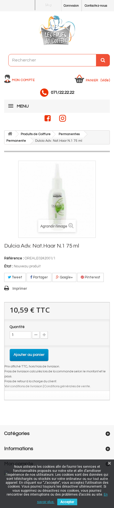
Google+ (66, 277)
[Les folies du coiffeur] (57, 30)
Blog (48, 4)
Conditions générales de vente (67, 386)
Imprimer (19, 289)
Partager (40, 277)
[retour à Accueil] (10, 134)
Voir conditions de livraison (23, 386)
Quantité (17, 327)
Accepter (67, 502)
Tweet (16, 277)
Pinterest (92, 277)
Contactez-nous (96, 5)
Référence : (14, 258)
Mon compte (23, 80)
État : (8, 266)
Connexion (71, 5)
